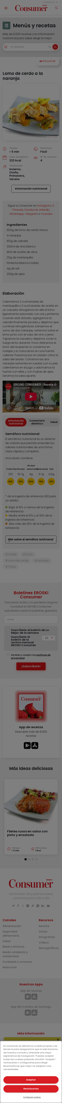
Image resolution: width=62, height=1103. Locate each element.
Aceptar (31, 1079)
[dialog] (31, 1072)
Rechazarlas (31, 1088)
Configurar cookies (32, 1097)
